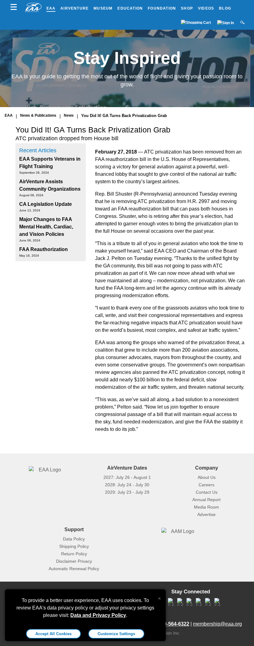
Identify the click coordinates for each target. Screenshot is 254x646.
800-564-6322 (173, 623)
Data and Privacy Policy (98, 615)
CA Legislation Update (45, 204)
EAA (51, 8)
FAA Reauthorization (43, 249)
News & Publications (38, 115)
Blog (225, 8)
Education (130, 8)
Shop (187, 8)
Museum (103, 8)
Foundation (162, 8)
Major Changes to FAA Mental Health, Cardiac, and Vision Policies (46, 227)
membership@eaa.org (217, 623)
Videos (206, 8)
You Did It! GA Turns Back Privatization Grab (124, 115)
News (69, 115)
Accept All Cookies (53, 633)
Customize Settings (116, 633)
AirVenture (74, 8)
